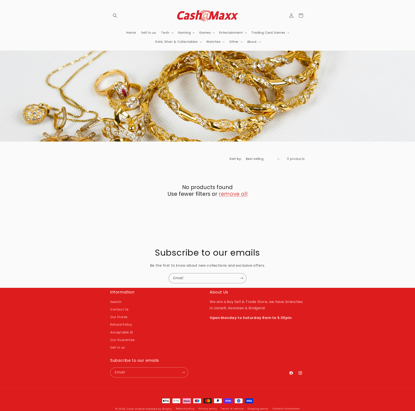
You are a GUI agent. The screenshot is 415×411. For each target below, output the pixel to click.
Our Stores (119, 317)
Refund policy (185, 408)
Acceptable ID (121, 332)
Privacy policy (207, 408)
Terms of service (232, 408)
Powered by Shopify (159, 409)
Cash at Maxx (136, 409)
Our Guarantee (122, 340)
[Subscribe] (241, 278)
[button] (115, 15)
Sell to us (117, 347)
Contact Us (119, 309)
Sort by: (235, 159)
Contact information (286, 408)
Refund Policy (121, 324)
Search (116, 302)
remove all (233, 194)
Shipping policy (257, 408)
